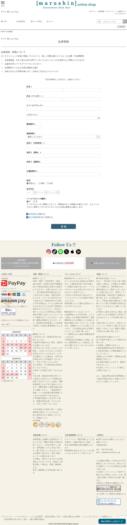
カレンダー (5, 324)
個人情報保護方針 (36, 217)
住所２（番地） (34, 152)
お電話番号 (32, 171)
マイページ (110, 11)
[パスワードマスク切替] (98, 118)
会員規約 (32, 214)
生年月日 (30, 189)
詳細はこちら (42, 418)
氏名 (30, 87)
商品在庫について (40, 435)
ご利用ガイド (121, 11)
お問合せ (100, 435)
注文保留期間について (73, 435)
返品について (102, 274)
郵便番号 (31, 124)
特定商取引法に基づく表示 (16, 519)
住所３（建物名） (34, 162)
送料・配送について (41, 274)
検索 (125, 21)
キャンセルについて (73, 274)
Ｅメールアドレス (35, 105)
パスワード (32, 115)
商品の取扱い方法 (52, 516)
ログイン (93, 11)
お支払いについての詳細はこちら (15, 320)
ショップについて (90, 516)
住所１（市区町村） (36, 143)
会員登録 (101, 11)
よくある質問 (36, 516)
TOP (5, 21)
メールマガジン (121, 14)
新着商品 (21, 21)
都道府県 (31, 133)
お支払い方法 (6, 274)
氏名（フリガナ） (35, 96)
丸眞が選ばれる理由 (71, 516)
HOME (3, 31)
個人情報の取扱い (37, 519)
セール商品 (37, 21)
